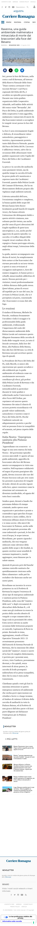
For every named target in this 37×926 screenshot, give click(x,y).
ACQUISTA (19, 11)
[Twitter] (6, 7)
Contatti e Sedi (9, 904)
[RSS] (26, 895)
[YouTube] (13, 7)
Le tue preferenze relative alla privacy (20, 917)
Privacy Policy (15, 906)
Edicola (24, 906)
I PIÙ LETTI (11, 739)
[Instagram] (9, 7)
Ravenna (4, 45)
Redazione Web (14, 45)
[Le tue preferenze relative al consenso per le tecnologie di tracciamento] (33, 922)
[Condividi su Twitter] (10, 70)
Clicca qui (15, 733)
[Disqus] (18, 827)
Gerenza (19, 904)
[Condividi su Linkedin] (22, 70)
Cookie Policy (28, 904)
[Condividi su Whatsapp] (16, 70)
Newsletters (20, 7)
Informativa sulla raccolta (12, 921)
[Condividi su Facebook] (5, 70)
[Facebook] (2, 7)
